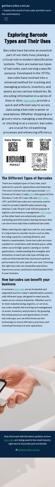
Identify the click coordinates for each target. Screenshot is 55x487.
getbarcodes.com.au (15, 5)
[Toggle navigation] (6, 19)
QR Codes (43, 197)
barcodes (30, 100)
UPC (47, 190)
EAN (32, 194)
